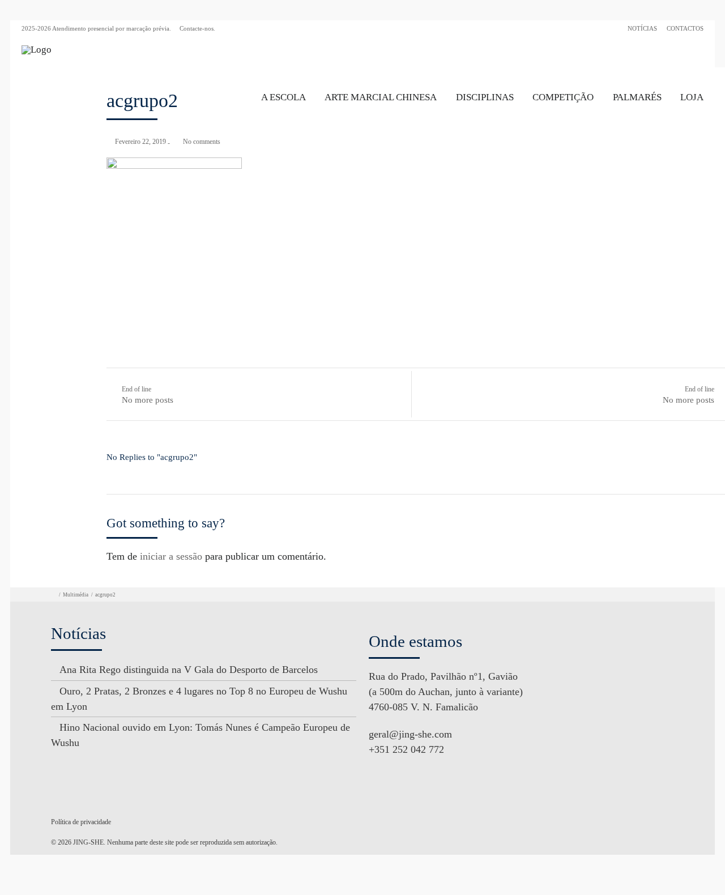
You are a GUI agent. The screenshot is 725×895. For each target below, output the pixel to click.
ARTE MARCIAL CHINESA (381, 97)
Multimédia (75, 595)
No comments (201, 142)
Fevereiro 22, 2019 (140, 142)
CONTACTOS (685, 28)
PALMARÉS (637, 97)
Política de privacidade (81, 822)
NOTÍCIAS (642, 28)
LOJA (691, 97)
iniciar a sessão (171, 556)
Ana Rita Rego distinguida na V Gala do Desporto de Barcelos (188, 669)
